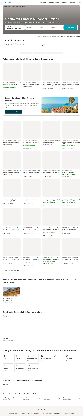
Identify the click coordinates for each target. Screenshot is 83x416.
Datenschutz (49, 413)
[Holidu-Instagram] (38, 409)
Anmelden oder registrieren (13, 112)
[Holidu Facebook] (44, 409)
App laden (43, 2)
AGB (43, 413)
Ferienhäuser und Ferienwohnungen (46, 36)
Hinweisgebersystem (68, 413)
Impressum (37, 413)
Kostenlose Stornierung (36, 45)
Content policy (58, 413)
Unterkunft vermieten (53, 2)
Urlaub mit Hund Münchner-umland (70, 36)
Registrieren (73, 2)
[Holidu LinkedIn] (41, 409)
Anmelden (64, 2)
